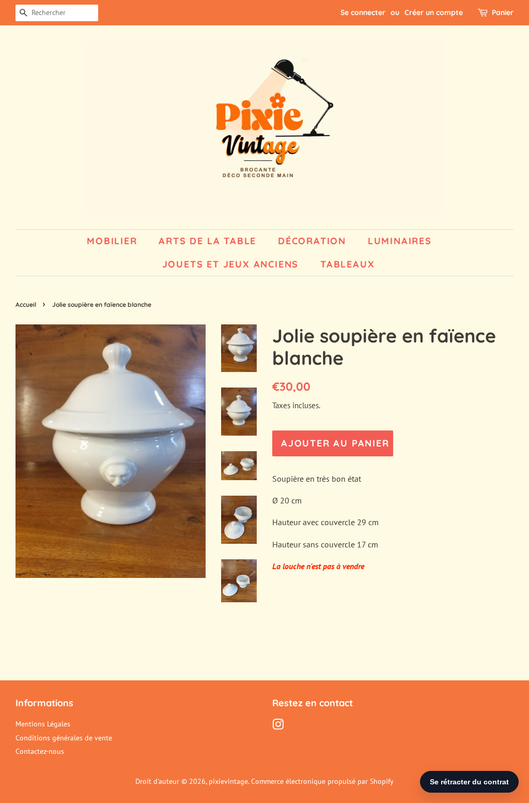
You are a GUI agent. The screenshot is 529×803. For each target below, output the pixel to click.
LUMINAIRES (400, 241)
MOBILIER (112, 241)
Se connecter (362, 12)
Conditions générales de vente (63, 737)
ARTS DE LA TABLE (207, 241)
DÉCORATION (312, 241)
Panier (503, 12)
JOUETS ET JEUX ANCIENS (230, 264)
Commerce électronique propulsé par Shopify (322, 781)
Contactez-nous (39, 751)
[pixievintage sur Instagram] (278, 726)
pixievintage (228, 781)
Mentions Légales (42, 723)
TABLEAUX (347, 264)
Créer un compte (433, 12)
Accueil (25, 304)
